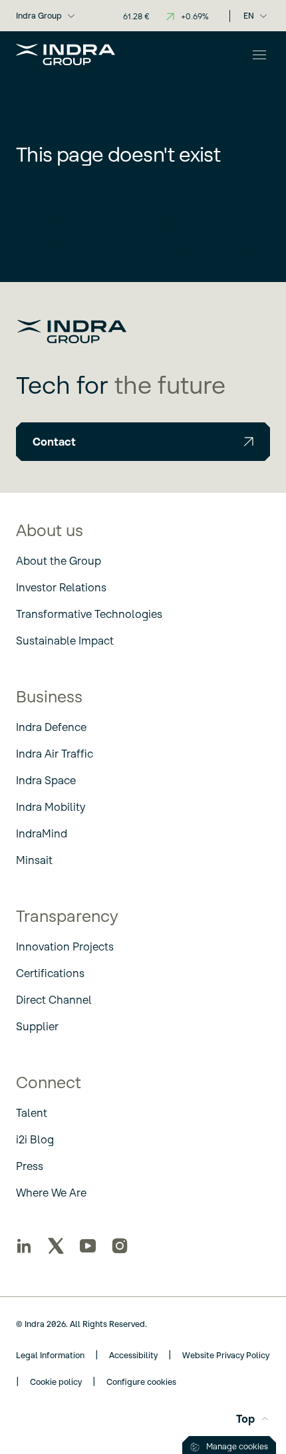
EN (248, 16)
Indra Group (39, 16)
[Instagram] (120, 1246)
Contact (54, 441)
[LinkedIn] (24, 1246)
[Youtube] (88, 1246)
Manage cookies (237, 1446)
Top (245, 1418)
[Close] (259, 54)
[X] (56, 1246)
